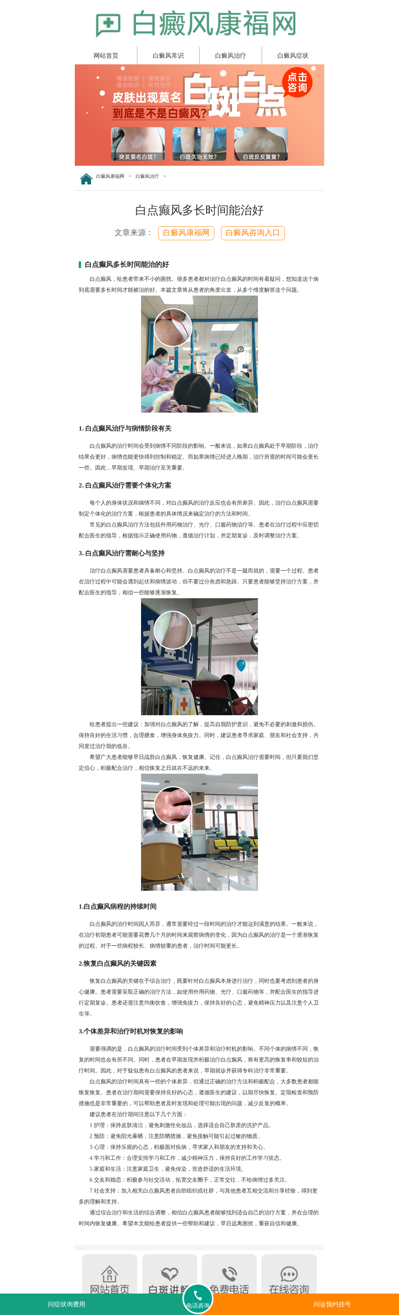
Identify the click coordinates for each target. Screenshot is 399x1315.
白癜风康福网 (110, 176)
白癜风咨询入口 (253, 232)
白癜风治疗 (230, 55)
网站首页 (106, 55)
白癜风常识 (168, 55)
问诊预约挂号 (332, 1304)
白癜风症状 (293, 55)
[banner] (199, 164)
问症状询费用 (66, 1304)
